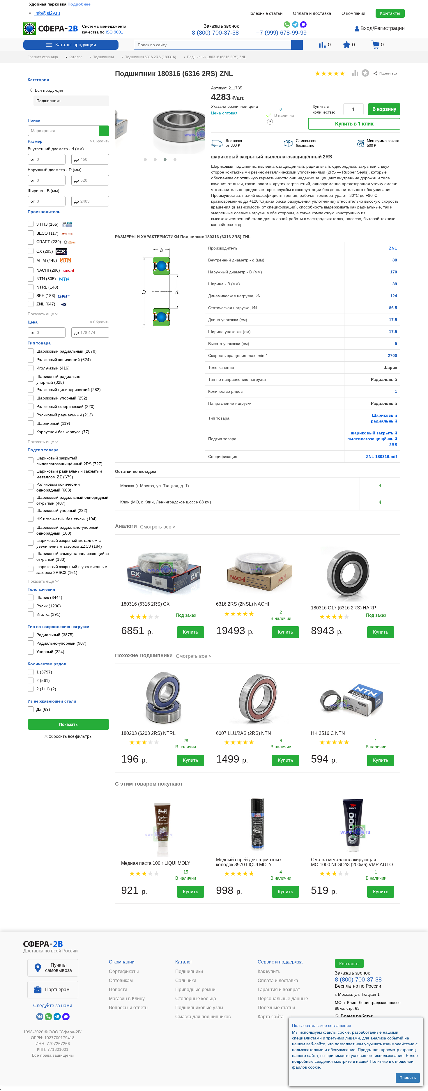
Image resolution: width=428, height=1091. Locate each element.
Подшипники (189, 971)
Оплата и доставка (312, 13)
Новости (118, 989)
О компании (353, 13)
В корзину (384, 109)
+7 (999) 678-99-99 (281, 32)
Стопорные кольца (195, 998)
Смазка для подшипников (203, 1016)
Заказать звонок (221, 26)
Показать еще (41, 314)
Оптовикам (121, 980)
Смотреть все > (158, 527)
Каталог (183, 961)
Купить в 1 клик (354, 124)
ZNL (393, 248)
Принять (407, 1078)
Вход (366, 28)
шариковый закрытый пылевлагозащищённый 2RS (372, 439)
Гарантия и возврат (279, 989)
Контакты (390, 13)
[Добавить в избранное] (365, 73)
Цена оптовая (224, 113)
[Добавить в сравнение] (355, 73)
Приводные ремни (195, 989)
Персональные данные (283, 998)
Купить (190, 632)
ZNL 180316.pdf (381, 456)
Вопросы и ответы (128, 1007)
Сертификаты (124, 971)
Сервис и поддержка (280, 961)
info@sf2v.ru (47, 13)
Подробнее (82, 4)
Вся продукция (49, 90)
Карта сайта (271, 1016)
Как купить (269, 971)
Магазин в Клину (127, 998)
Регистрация (389, 28)
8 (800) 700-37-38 (215, 32)
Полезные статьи (264, 13)
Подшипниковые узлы (199, 1007)
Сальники (185, 980)
